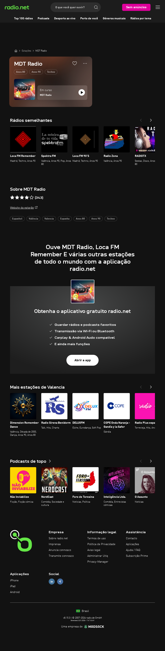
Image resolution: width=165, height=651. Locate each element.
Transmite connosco (61, 556)
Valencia (49, 219)
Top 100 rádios (23, 18)
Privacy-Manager (97, 561)
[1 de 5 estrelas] (12, 197)
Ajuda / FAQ (133, 550)
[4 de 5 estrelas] (26, 197)
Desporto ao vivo (64, 18)
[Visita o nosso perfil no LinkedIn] (51, 582)
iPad (12, 586)
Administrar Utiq (97, 556)
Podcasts (43, 18)
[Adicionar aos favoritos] (74, 63)
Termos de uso (96, 538)
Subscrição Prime (137, 556)
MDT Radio (46, 95)
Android (15, 592)
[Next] (151, 119)
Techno (51, 72)
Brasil (85, 611)
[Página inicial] (16, 50)
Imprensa (55, 544)
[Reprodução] (81, 92)
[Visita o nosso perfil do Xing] (60, 582)
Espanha (64, 219)
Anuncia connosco (60, 550)
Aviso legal (93, 550)
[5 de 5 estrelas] (31, 197)
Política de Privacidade (101, 544)
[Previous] (141, 119)
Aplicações (132, 544)
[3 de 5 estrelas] (22, 197)
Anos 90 (36, 72)
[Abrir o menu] (157, 7)
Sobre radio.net (58, 538)
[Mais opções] (85, 63)
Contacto (131, 538)
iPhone (14, 580)
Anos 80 (20, 72)
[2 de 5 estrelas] (17, 197)
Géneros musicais (114, 18)
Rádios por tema (140, 18)
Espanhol (17, 219)
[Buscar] (96, 7)
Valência (33, 219)
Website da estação (22, 207)
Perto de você (89, 18)
